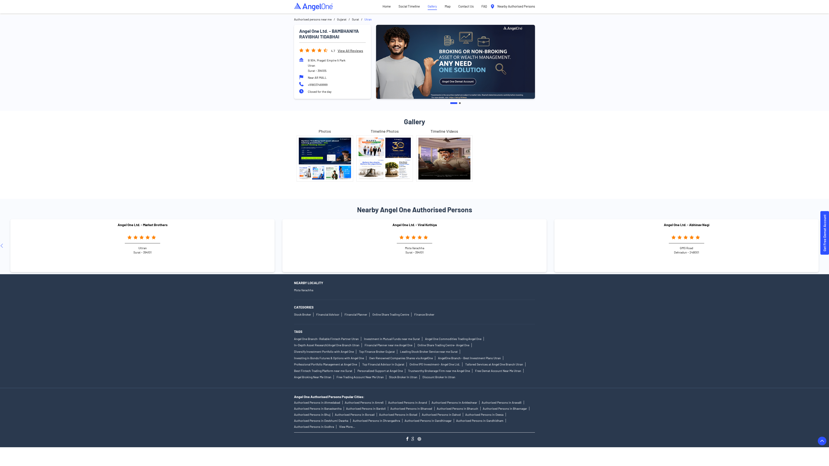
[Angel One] (313, 7)
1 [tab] (451, 103)
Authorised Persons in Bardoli (366, 408)
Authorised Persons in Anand (407, 402)
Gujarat (341, 19)
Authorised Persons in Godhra (314, 426)
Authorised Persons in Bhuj (312, 414)
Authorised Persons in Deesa (484, 414)
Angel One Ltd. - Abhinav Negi (686, 225)
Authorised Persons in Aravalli (502, 402)
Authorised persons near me (313, 19)
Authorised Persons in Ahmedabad (317, 402)
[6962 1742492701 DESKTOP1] (824, 233)
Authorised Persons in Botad (398, 414)
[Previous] (2, 245)
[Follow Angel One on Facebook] (408, 439)
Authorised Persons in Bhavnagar (505, 408)
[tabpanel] (455, 62)
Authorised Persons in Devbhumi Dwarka (321, 420)
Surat (355, 19)
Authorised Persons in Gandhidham (479, 420)
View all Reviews (350, 51)
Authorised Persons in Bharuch (457, 408)
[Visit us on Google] (414, 439)
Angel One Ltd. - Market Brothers (143, 225)
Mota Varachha (303, 290)
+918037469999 (317, 85)
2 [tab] (457, 103)
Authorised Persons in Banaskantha (318, 408)
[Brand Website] (421, 439)
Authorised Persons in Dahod (441, 414)
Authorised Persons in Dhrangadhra (376, 420)
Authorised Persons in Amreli (364, 402)
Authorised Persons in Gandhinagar (428, 420)
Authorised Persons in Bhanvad (411, 408)
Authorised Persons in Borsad (355, 414)
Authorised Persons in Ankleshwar (454, 402)
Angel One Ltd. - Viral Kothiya (414, 225)
